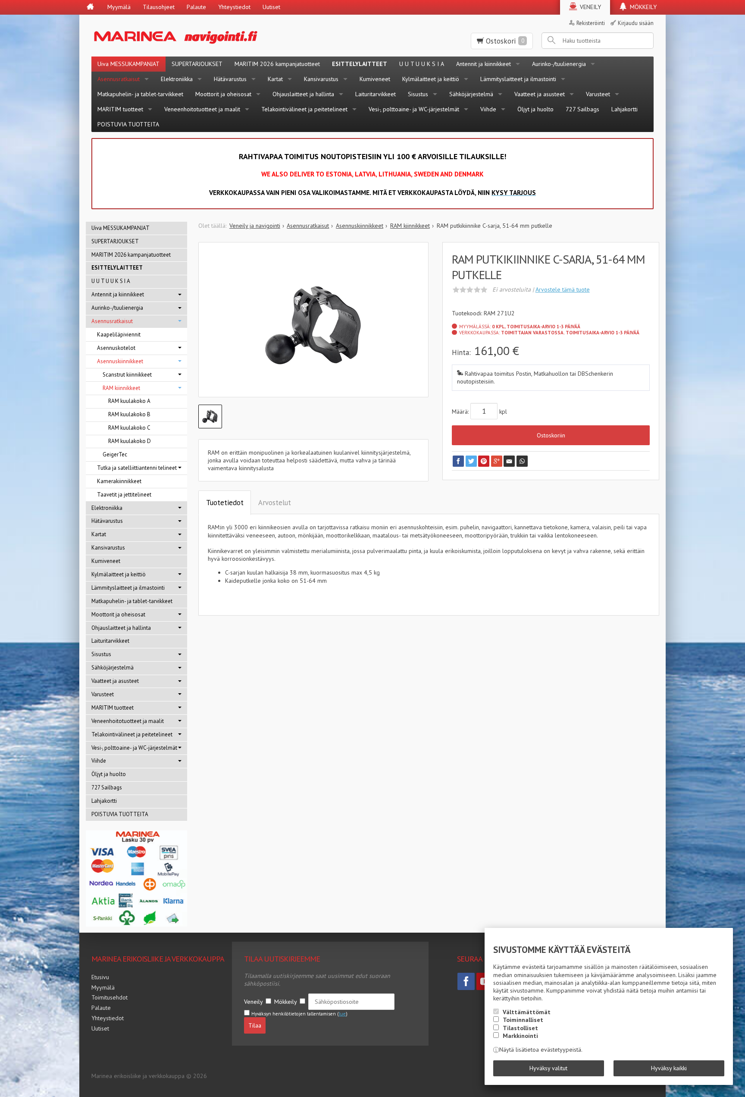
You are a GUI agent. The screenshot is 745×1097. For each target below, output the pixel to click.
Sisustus (418, 94)
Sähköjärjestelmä (471, 94)
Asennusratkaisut (118, 79)
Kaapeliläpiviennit (119, 334)
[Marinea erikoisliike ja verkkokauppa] (217, 35)
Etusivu (100, 977)
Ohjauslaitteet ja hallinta (303, 94)
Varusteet (598, 94)
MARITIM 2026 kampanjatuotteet (277, 64)
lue (342, 1014)
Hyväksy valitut (548, 1068)
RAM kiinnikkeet (121, 388)
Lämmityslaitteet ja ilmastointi (518, 79)
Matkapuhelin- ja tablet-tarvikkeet (140, 94)
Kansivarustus (321, 79)
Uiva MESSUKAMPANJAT (128, 64)
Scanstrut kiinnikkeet (127, 374)
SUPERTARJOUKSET (197, 64)
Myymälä (119, 7)
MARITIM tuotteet (120, 109)
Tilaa (254, 1025)
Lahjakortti (624, 109)
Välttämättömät (527, 1012)
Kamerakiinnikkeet (119, 481)
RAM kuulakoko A (129, 401)
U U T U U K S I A (421, 64)
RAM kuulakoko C (129, 427)
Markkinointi (520, 1036)
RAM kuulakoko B (129, 414)
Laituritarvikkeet (375, 94)
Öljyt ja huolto (535, 109)
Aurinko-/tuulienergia (559, 64)
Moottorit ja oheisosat (223, 94)
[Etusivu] (90, 7)
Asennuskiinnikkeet (120, 361)
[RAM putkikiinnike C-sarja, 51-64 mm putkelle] (314, 326)
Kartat (275, 79)
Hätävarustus (230, 79)
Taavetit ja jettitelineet (124, 494)
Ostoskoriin (551, 435)
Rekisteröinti (590, 22)
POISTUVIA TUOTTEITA (128, 124)
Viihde (488, 109)
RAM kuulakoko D (129, 441)
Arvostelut (274, 502)
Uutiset (271, 7)
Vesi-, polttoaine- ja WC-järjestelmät (414, 109)
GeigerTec (115, 454)
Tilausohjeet (159, 7)
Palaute (196, 7)
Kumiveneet (375, 79)
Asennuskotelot (116, 348)
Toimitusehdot (109, 997)
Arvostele (562, 289)
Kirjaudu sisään (636, 22)
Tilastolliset (520, 1028)
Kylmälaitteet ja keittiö (430, 79)
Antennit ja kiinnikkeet (483, 64)
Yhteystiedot (234, 7)
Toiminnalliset (523, 1020)
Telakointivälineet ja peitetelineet (304, 109)
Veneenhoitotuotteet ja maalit (202, 109)
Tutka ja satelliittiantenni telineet (137, 467)
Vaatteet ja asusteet (539, 94)
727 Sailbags (582, 109)
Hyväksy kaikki (669, 1068)
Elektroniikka (177, 79)
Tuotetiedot (225, 502)
